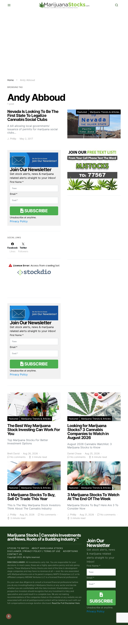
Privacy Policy (19, 221)
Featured (82, 112)
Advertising (70, 551)
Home (10, 80)
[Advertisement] (64, 44)
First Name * (17, 181)
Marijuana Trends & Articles (104, 112)
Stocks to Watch (18, 548)
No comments (18, 457)
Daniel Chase (74, 453)
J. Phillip (11, 138)
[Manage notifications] (8, 616)
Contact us (14, 554)
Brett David (13, 453)
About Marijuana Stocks (47, 548)
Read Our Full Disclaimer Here (66, 603)
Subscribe (35, 210)
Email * (13, 193)
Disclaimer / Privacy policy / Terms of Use (33, 551)
